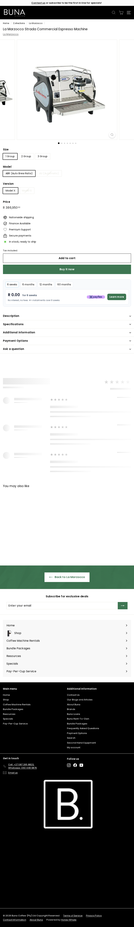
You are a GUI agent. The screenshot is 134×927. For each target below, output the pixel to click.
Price (6, 202)
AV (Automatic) (49, 173)
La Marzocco (36, 23)
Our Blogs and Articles (79, 699)
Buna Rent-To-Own (78, 718)
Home (6, 23)
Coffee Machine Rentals (17, 704)
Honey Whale (69, 919)
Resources (9, 714)
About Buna (73, 704)
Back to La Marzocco (69, 577)
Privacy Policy (94, 915)
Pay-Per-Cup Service (15, 723)
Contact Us (73, 695)
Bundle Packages (13, 709)
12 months (46, 284)
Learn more (116, 297)
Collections (19, 23)
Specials (8, 718)
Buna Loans (73, 714)
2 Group (26, 156)
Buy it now (67, 269)
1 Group (10, 156)
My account (73, 747)
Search (71, 738)
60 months (64, 284)
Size (6, 149)
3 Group (42, 156)
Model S (27, 190)
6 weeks (12, 284)
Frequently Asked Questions (83, 728)
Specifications (13, 324)
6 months (28, 284)
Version (8, 184)
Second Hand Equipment (81, 742)
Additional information (19, 332)
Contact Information (14, 919)
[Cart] (121, 12)
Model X (10, 190)
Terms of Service (73, 915)
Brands (71, 709)
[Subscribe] (123, 605)
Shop (6, 699)
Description (11, 316)
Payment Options (15, 341)
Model (7, 166)
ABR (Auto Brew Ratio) (19, 173)
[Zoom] (112, 134)
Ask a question (13, 349)
